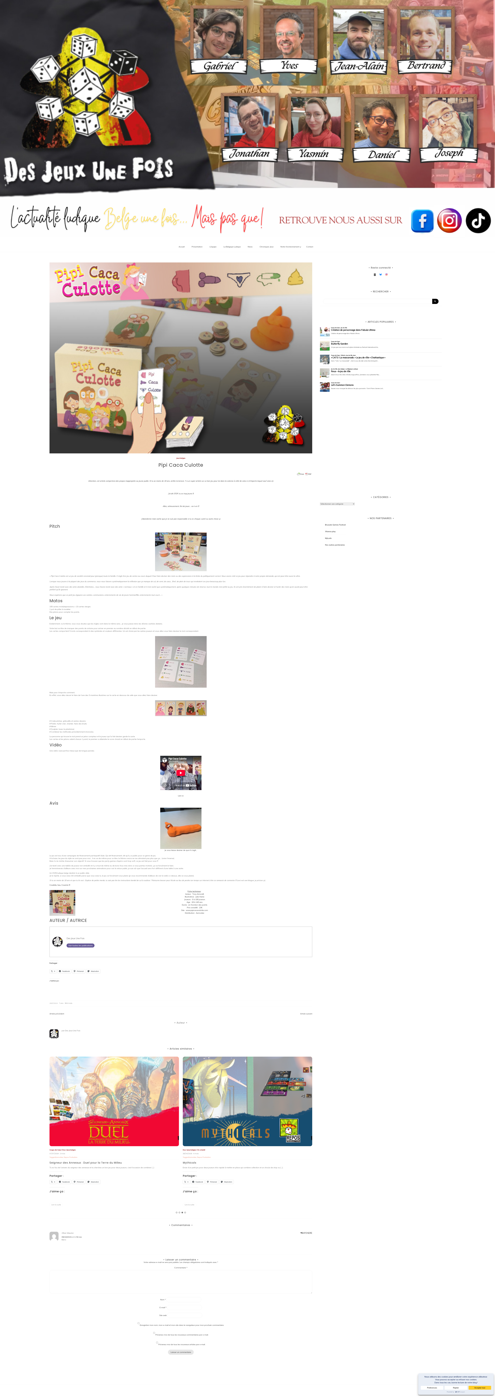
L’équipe (213, 247)
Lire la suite (56, 1205)
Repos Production (70, 1157)
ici (183, 796)
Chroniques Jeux (266, 247)
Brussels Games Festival (335, 525)
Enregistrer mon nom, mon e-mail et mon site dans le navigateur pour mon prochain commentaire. (182, 1325)
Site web (163, 1315)
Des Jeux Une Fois (75, 938)
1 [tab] (176, 1212)
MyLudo (328, 538)
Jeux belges (180, 458)
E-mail (163, 1307)
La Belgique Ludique (232, 247)
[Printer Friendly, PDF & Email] (304, 474)
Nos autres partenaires (335, 545)
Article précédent (57, 1014)
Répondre (307, 1233)
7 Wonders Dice (61, 1162)
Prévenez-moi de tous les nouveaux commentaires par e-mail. (181, 1335)
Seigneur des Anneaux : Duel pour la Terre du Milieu (219, 1162)
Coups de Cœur (55, 1150)
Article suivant (306, 1014)
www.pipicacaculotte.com (197, 910)
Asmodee (200, 913)
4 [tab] (185, 1212)
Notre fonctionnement (289, 247)
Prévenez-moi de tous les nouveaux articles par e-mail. (181, 1344)
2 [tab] (179, 1212)
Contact (309, 247)
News (250, 247)
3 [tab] (182, 1212)
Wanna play (330, 531)
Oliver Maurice (67, 1233)
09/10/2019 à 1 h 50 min (72, 1237)
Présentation (197, 247)
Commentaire (180, 1268)
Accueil (182, 247)
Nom (163, 1299)
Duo (197, 1150)
